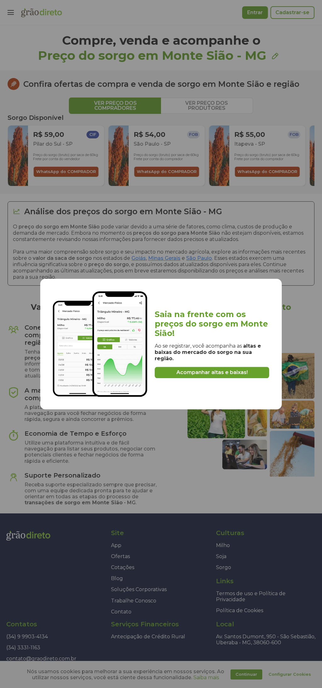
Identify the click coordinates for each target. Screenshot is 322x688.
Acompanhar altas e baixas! (212, 373)
